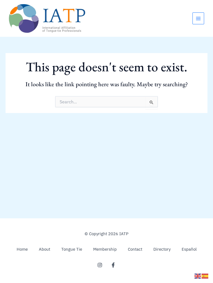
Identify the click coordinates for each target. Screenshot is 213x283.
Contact (135, 249)
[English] (198, 275)
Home (22, 249)
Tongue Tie (71, 249)
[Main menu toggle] (198, 18)
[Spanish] (205, 275)
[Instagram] (99, 265)
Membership (105, 249)
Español (189, 249)
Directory (162, 249)
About (44, 249)
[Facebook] (113, 265)
